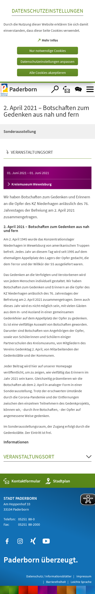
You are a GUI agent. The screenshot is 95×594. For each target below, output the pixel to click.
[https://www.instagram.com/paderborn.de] (20, 541)
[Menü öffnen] (90, 89)
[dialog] (47, 41)
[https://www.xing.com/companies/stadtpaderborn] (33, 541)
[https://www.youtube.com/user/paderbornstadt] (46, 541)
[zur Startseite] (24, 89)
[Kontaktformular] (67, 89)
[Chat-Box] (78, 89)
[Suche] (55, 89)
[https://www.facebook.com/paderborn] (7, 541)
